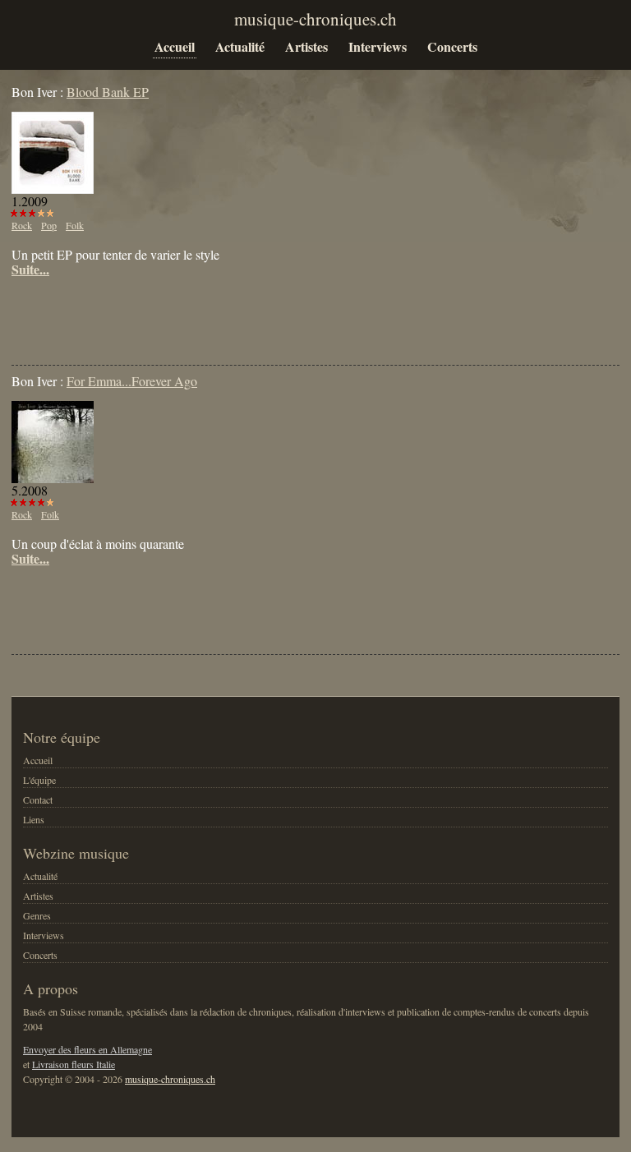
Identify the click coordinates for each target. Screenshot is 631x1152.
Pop (49, 225)
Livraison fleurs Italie (73, 1064)
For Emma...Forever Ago (132, 380)
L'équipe (39, 779)
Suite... (30, 269)
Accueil (174, 46)
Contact (38, 799)
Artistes (306, 46)
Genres (37, 915)
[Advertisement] (204, 309)
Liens (33, 819)
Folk (75, 225)
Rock (22, 225)
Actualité (240, 46)
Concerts (452, 46)
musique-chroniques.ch (170, 1078)
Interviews (377, 46)
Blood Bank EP (108, 91)
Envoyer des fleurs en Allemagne (87, 1049)
